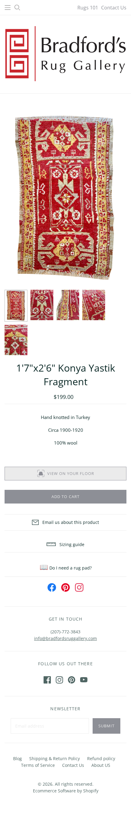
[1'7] (16, 306)
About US (100, 765)
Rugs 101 (87, 7)
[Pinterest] (71, 680)
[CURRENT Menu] (8, 8)
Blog (17, 758)
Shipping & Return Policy (54, 758)
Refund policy (101, 758)
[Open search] (17, 8)
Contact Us (113, 7)
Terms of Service (38, 765)
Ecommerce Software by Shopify (65, 791)
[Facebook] (47, 680)
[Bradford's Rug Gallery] (65, 53)
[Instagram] (59, 680)
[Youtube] (83, 680)
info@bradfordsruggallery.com (65, 638)
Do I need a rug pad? (66, 568)
